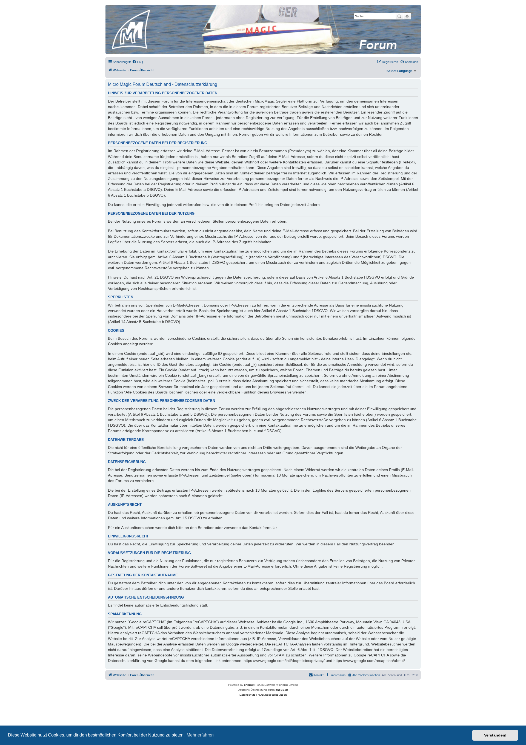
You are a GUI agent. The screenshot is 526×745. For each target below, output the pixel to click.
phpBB (248, 684)
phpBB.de (282, 689)
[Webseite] (262, 29)
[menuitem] (137, 62)
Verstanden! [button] (495, 735)
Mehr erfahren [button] (200, 735)
